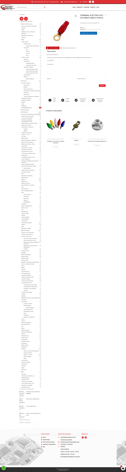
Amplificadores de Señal (26, 132)
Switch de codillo (25, 213)
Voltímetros (23, 369)
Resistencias (24, 347)
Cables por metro (25, 57)
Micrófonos (23, 33)
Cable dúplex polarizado (31, 65)
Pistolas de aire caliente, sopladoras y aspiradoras (32, 243)
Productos (80, 7)
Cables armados (24, 41)
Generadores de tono (26, 172)
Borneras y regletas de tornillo (27, 264)
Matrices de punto (25, 330)
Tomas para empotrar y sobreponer (31, 96)
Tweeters (23, 37)
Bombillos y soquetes (51, 138)
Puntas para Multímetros (26, 205)
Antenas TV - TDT (25, 134)
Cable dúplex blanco (30, 63)
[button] (76, 16)
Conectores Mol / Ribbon (26, 292)
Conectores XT (24, 155)
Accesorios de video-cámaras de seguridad (30, 114)
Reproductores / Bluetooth (27, 35)
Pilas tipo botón (24, 188)
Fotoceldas (23, 299)
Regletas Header (24, 345)
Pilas (22, 186)
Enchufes (25, 87)
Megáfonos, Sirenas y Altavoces (28, 31)
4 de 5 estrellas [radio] (51, 61)
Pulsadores (26, 92)
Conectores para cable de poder (28, 153)
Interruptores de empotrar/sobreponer (32, 90)
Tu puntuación (51, 60)
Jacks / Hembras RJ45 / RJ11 (27, 383)
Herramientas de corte (28, 311)
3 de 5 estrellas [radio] (50, 61)
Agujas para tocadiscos (26, 125)
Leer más (56, 146)
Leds (22, 326)
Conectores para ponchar (26, 381)
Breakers (23, 102)
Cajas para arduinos (28, 352)
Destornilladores (27, 305)
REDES (22, 371)
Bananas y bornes (25, 250)
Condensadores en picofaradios (30, 286)
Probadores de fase (25, 341)
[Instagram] (93, 2)
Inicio (74, 7)
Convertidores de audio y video (28, 157)
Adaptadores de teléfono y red (28, 375)
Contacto (92, 7)
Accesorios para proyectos (27, 234)
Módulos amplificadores (26, 332)
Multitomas (23, 105)
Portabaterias (24, 339)
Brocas (22, 265)
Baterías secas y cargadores (27, 142)
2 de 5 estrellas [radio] (48, 61)
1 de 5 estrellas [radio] (47, 61)
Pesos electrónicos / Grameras (27, 185)
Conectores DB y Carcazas (27, 151)
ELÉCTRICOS (88, 29)
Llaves (25, 313)
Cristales (23, 294)
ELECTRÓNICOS (24, 112)
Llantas (22, 328)
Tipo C (27, 55)
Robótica (23, 348)
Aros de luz (23, 136)
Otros (27, 49)
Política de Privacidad (24, 419)
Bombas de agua (25, 258)
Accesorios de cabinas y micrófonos (29, 26)
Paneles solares (24, 337)
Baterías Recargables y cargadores (28, 140)
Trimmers (23, 365)
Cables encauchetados (28, 67)
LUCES (22, 29)
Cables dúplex (27, 61)
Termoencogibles (25, 219)
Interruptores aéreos (28, 89)
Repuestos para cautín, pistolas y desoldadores (31, 246)
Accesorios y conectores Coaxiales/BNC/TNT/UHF (26, 120)
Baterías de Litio (24, 138)
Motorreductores (25, 335)
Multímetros (24, 181)
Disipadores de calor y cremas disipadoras (30, 297)
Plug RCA (26, 200)
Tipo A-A (28, 51)
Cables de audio (27, 43)
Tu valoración (50, 64)
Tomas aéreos (27, 94)
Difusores (23, 28)
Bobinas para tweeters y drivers (28, 144)
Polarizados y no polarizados (30, 288)
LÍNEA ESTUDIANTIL (60, 139)
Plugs (22, 192)
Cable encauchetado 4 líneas (32, 73)
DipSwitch (23, 296)
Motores (23, 333)
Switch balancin (24, 211)
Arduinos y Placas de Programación (31, 350)
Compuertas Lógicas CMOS (27, 280)
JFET (22, 173)
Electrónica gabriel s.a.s (63, 470)
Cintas (22, 103)
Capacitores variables (26, 275)
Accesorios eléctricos (25, 83)
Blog (97, 7)
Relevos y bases (24, 207)
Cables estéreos (27, 74)
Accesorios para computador (27, 116)
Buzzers (23, 267)
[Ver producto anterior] (103, 15)
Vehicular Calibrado (30, 78)
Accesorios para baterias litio (27, 232)
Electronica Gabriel (25, 109)
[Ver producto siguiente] (106, 15)
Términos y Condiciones (24, 422)
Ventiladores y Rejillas (26, 228)
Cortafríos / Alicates (28, 303)
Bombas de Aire (24, 260)
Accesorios (23, 374)
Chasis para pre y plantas (26, 147)
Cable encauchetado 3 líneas (32, 71)
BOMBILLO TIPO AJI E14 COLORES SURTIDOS (55, 142)
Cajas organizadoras (25, 273)
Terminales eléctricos (96, 29)
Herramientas (24, 301)
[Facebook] (21, 19)
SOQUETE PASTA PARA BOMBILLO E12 (97, 141)
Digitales (25, 130)
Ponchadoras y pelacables (27, 385)
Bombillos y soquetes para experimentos (30, 262)
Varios (22, 226)
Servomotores (24, 360)
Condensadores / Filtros (26, 282)
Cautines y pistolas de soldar (27, 277)
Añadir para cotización (89, 33)
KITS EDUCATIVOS (25, 324)
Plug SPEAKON (27, 202)
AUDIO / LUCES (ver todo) (26, 24)
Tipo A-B (28, 53)
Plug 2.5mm (26, 196)
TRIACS (23, 224)
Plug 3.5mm (26, 198)
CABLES (22, 39)
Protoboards (24, 343)
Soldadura (26, 249)
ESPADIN (76, 140)
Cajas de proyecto (25, 271)
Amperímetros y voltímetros (27, 127)
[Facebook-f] (90, 2)
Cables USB (26, 47)
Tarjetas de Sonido (25, 217)
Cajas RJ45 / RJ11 (25, 379)
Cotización (86, 7)
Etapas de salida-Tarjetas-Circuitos (28, 166)
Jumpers (23, 320)
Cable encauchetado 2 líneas (32, 69)
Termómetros (24, 220)
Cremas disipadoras (25, 159)
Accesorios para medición (26, 118)
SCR (22, 209)
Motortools (26, 315)
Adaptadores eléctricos (26, 98)
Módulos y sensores (28, 354)
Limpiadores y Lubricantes (27, 175)
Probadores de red (25, 387)
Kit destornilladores (30, 307)
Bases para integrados (26, 254)
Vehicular (25, 76)
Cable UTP (26, 59)
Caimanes (23, 269)
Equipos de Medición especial (27, 164)
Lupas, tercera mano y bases (30, 240)
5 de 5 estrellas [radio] (52, 61)
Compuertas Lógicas (25, 278)
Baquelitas (23, 252)
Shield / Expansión (27, 356)
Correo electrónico (81, 78)
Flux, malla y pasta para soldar (30, 238)
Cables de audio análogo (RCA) (32, 45)
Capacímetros (24, 145)
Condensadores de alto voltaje (30, 284)
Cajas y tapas (26, 85)
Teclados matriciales (25, 362)
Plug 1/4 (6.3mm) (27, 194)
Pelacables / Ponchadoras (29, 317)
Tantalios (25, 290)
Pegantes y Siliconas (25, 183)
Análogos (26, 129)
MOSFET (23, 179)
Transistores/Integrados (26, 222)
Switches (23, 215)
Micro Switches (24, 177)
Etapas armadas (27, 168)
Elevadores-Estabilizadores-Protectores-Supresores (30, 161)
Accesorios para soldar (26, 236)
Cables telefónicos (25, 377)
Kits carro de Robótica (26, 322)
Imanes (22, 318)
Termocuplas (24, 364)
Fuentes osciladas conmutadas (27, 170)
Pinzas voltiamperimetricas (27, 190)
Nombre (49, 78)
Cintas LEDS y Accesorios (26, 149)
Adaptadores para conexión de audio (29, 123)
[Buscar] (44, 7)
